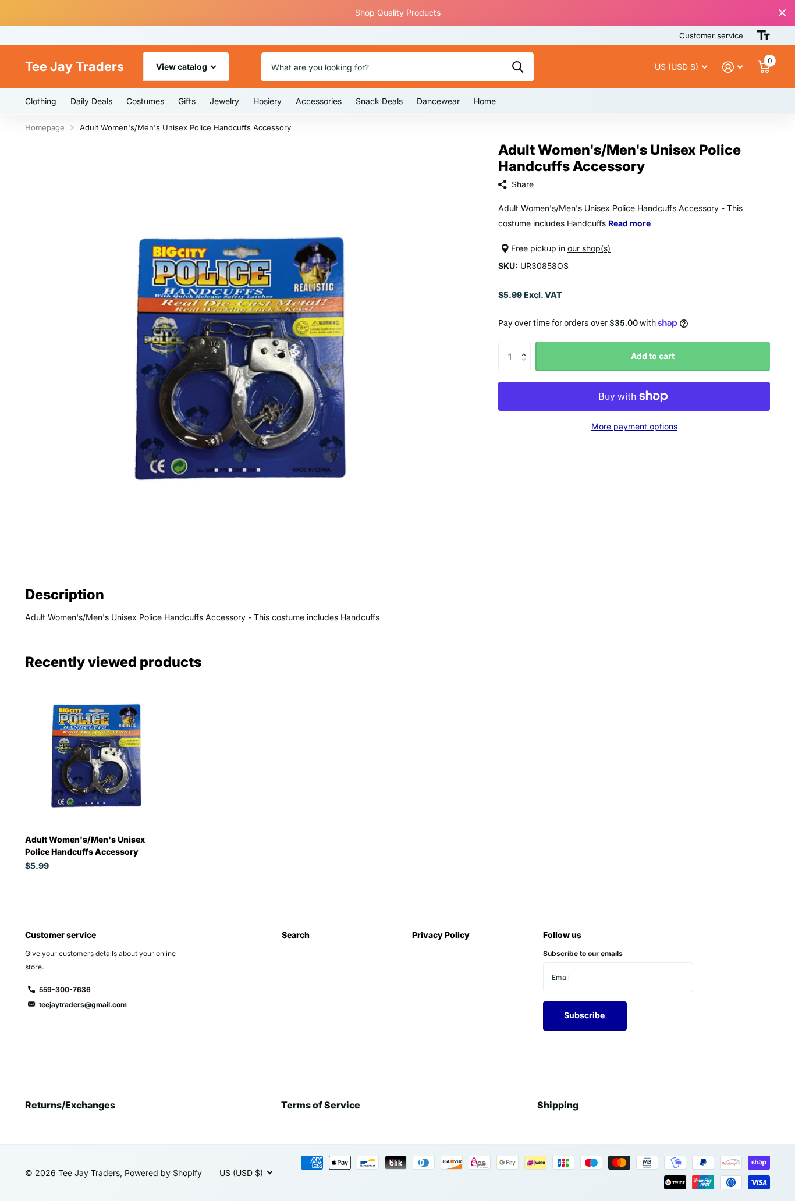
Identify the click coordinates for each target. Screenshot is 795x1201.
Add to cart (653, 356)
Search (296, 935)
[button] (526, 346)
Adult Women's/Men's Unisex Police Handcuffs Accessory (85, 845)
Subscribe (585, 1015)
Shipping (557, 1105)
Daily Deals (91, 101)
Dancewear (438, 101)
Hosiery (267, 101)
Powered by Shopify (163, 1173)
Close (782, 13)
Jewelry (224, 101)
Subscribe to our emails (583, 953)
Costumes (145, 101)
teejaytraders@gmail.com (83, 1004)
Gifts (187, 101)
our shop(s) (589, 248)
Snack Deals (379, 101)
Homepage (45, 127)
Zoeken (518, 66)
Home (485, 101)
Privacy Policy (441, 935)
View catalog (182, 67)
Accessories (319, 101)
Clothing (40, 101)
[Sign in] (732, 67)
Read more (629, 223)
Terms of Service (320, 1105)
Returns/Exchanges (70, 1105)
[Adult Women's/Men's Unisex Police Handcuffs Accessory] (95, 755)
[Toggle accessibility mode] (763, 35)
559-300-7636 (65, 989)
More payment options (634, 426)
